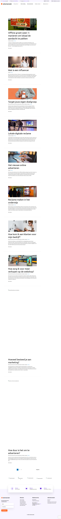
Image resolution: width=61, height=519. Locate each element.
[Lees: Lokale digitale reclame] (22, 125)
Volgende (38, 469)
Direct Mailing (22, 500)
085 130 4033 (17, 489)
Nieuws (49, 500)
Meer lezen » (10, 48)
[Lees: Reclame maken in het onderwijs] (22, 191)
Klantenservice (45, 3)
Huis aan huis (16, 3)
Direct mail (9, 104)
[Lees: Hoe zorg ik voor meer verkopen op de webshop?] (22, 260)
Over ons (49, 499)
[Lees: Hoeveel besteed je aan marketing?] (22, 323)
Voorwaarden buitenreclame (52, 501)
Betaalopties (34, 499)
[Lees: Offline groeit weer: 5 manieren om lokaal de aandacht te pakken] (22, 24)
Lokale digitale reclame (19, 133)
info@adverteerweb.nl (33, 489)
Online (9, 72)
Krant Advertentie (23, 501)
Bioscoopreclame (22, 505)
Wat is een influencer (18, 70)
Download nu (4, 510)
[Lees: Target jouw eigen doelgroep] (22, 93)
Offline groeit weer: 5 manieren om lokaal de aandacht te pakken (19, 35)
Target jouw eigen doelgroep (22, 101)
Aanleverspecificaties (35, 500)
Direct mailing (23, 3)
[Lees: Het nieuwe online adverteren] (22, 156)
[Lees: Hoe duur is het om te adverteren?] (22, 413)
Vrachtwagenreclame (23, 504)
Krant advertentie (30, 3)
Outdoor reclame (37, 3)
